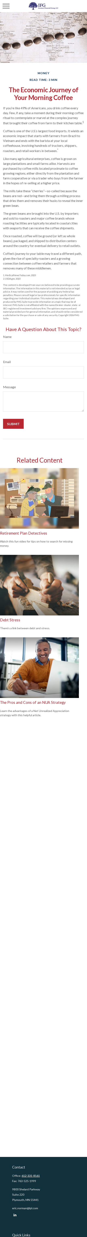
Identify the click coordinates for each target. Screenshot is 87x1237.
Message (9, 387)
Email (7, 362)
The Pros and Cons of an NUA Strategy (33, 702)
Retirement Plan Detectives (23, 533)
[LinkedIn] (15, 1215)
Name (7, 337)
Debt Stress (10, 620)
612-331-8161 (31, 1175)
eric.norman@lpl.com (25, 1208)
